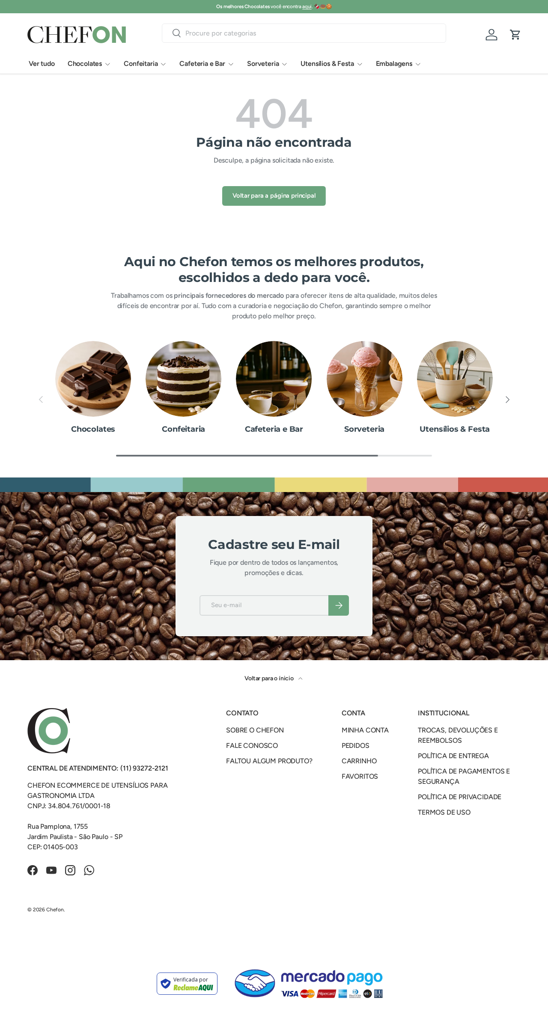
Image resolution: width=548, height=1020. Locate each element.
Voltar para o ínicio (269, 678)
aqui (306, 6)
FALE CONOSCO (252, 745)
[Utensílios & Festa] (455, 379)
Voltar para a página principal (273, 195)
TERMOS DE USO (444, 812)
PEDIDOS (355, 745)
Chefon (55, 910)
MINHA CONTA (365, 730)
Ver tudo (42, 63)
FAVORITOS (360, 776)
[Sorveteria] (364, 379)
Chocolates (85, 63)
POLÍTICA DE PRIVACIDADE (459, 797)
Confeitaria (141, 63)
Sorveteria (263, 63)
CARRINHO (359, 761)
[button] (515, 34)
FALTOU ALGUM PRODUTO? (269, 761)
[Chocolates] (93, 379)
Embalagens (394, 63)
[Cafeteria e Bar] (274, 379)
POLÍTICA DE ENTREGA (453, 756)
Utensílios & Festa (327, 63)
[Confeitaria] (183, 379)
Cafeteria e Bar (202, 63)
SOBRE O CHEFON (255, 730)
